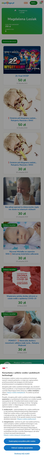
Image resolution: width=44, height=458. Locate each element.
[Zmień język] (4, 367)
